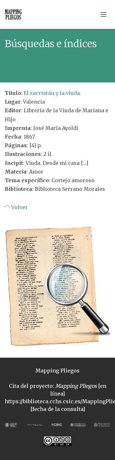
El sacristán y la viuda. (52, 93)
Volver (19, 207)
